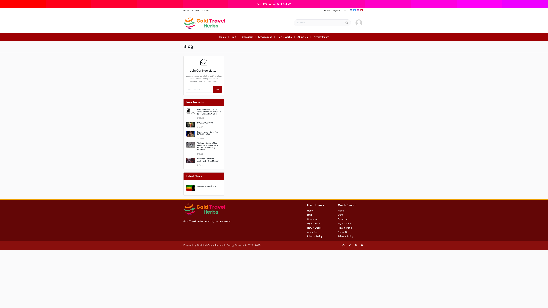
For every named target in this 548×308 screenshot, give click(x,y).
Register (336, 10)
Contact (206, 10)
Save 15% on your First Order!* (274, 4)
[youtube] (361, 10)
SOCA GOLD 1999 (205, 123)
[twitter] (354, 10)
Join (217, 89)
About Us (196, 10)
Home (186, 10)
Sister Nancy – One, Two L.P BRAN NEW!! (207, 133)
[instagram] (358, 10)
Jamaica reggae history (207, 186)
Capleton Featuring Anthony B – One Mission (208, 160)
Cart (344, 10)
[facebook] (351, 10)
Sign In (327, 10)
